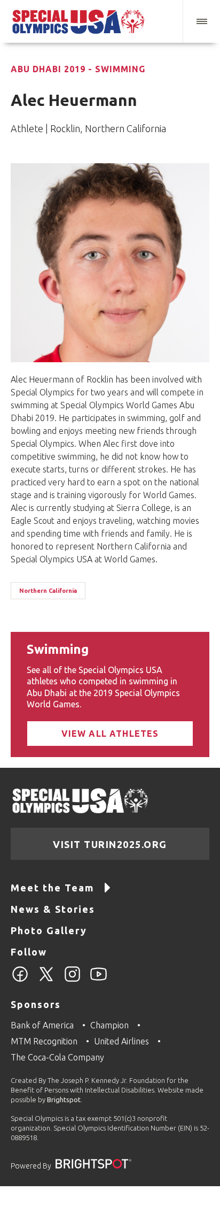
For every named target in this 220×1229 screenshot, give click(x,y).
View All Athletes (110, 733)
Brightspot (64, 1099)
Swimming (58, 649)
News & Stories (53, 909)
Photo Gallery (49, 930)
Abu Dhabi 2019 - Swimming (78, 69)
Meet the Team (52, 887)
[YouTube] (98, 980)
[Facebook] (20, 980)
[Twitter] (46, 980)
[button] (201, 21)
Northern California (48, 590)
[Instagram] (72, 980)
